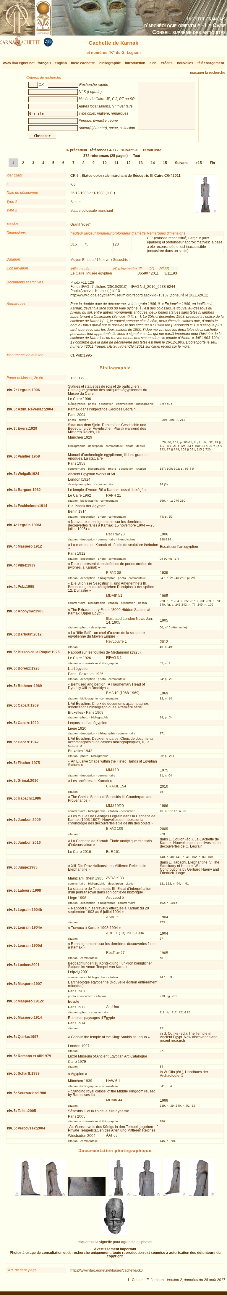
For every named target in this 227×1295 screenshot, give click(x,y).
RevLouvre (115, 641)
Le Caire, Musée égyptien (91, 273)
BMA (110, 693)
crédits (167, 63)
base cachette (83, 63)
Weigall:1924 (28, 474)
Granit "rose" (80, 224)
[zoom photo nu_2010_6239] (54, 1195)
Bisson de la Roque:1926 (39, 652)
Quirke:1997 (28, 1037)
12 (129, 163)
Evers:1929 (27, 428)
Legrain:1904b (30, 910)
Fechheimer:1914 (32, 506)
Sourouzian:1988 (32, 1093)
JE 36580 (116, 346)
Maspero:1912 (30, 546)
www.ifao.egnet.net (19, 63)
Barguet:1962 (29, 490)
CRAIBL (112, 786)
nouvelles (185, 63)
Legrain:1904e (30, 927)
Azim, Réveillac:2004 (35, 409)
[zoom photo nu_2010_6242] (146, 1195)
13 (141, 163)
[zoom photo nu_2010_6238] (27, 1195)
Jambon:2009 (29, 820)
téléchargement (210, 63)
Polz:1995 (26, 587)
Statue (75, 202)
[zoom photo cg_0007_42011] (115, 1234)
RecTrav (113, 534)
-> (129, 150)
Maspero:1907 (30, 984)
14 (153, 163)
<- (76, 150)
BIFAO (111, 573)
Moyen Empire (82, 260)
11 (117, 163)
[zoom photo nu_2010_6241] (119, 1195)
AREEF (112, 933)
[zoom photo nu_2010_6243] (174, 1195)
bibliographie (110, 63)
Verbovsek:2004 (31, 1128)
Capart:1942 (28, 742)
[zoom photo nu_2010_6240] (87, 1195)
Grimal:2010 (28, 781)
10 (105, 163)
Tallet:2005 (27, 1111)
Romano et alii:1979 (34, 1056)
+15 (199, 163)
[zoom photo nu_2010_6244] (201, 1195)
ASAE (111, 917)
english (61, 63)
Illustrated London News (125, 619)
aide (153, 63)
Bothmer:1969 (30, 686)
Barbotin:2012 (30, 634)
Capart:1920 (28, 723)
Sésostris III (122, 260)
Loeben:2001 (29, 965)
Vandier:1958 (29, 456)
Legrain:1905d (30, 945)
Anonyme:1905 (30, 611)
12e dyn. (103, 260)
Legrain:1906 (29, 390)
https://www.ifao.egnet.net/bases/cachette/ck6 (106, 1270)
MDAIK (111, 595)
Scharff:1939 (29, 1073)
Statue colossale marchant (91, 210)
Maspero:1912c (31, 1001)
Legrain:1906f (29, 525)
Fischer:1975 (29, 763)
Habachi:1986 (29, 798)
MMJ (110, 770)
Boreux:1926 (29, 668)
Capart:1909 (28, 705)
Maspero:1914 (30, 1017)
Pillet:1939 (26, 565)
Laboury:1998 (29, 890)
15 (165, 163)
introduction (135, 63)
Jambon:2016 (29, 842)
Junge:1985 (28, 867)
